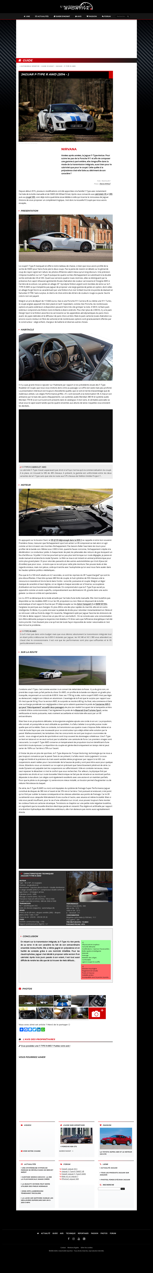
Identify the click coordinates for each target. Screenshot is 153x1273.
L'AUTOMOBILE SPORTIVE (30, 66)
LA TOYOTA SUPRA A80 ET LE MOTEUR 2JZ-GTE (116, 1153)
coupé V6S (30, 197)
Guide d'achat (62, 16)
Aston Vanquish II (85, 604)
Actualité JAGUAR (108, 1168)
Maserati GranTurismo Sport (88, 710)
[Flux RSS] (84, 1238)
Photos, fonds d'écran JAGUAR (115, 1180)
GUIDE (55, 1233)
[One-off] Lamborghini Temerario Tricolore (32, 1192)
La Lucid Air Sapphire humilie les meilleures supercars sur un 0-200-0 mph (37, 1200)
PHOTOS (104, 1233)
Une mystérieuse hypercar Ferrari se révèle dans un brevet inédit (37, 1170)
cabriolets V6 (100, 194)
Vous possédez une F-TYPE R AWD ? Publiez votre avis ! (45, 1046)
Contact (63, 1248)
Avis (79, 16)
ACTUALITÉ (45, 1233)
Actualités (43, 16)
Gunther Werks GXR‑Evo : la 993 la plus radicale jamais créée (36, 1178)
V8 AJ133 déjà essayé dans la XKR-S (66, 540)
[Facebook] (68, 1238)
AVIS (61, 1233)
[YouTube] (79, 1238)
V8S (110, 194)
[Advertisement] (76, 39)
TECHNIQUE (70, 1233)
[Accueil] (38, 1233)
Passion (92, 16)
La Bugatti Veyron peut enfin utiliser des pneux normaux (35, 1185)
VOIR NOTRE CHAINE (31, 1151)
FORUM (113, 1233)
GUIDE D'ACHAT (47, 66)
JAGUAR (59, 66)
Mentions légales (73, 1248)
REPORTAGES (83, 1233)
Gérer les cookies (87, 1248)
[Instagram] (73, 1238)
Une (28, 16)
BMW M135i (101, 604)
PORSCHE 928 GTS (69, 1146)
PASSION (94, 1233)
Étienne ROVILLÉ (105, 184)
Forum (107, 16)
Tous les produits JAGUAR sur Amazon (114, 1174)
